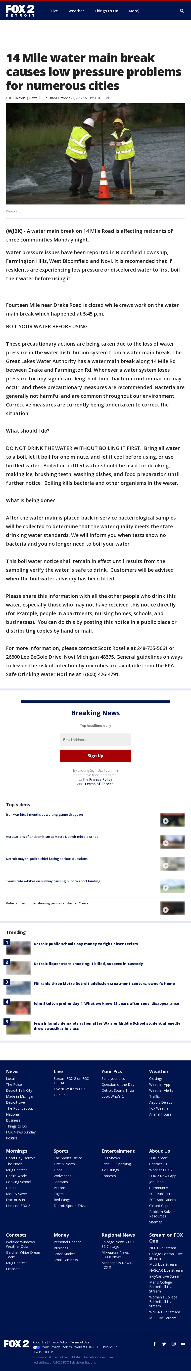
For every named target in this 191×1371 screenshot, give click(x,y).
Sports (61, 1151)
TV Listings (110, 1170)
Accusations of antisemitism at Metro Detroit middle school (52, 836)
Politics (11, 1138)
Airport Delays (160, 1102)
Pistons (60, 1187)
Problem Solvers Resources (162, 1213)
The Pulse (14, 1084)
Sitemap (155, 1222)
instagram (174, 1344)
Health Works (17, 1175)
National (13, 1114)
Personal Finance (67, 1242)
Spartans (61, 1181)
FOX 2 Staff (158, 1158)
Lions (58, 1170)
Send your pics (113, 1078)
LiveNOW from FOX (70, 1089)
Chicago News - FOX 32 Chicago (118, 1244)
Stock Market (64, 1253)
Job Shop (156, 1181)
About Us (159, 1151)
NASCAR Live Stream (166, 1270)
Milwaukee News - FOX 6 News (116, 1254)
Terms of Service (98, 783)
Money (61, 1235)
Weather (159, 1071)
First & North (64, 1164)
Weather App (159, 1084)
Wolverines (62, 1175)
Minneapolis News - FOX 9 (117, 1265)
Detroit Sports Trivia (117, 1090)
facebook (155, 1344)
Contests (108, 1175)
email (183, 1344)
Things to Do (16, 1126)
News (33, 98)
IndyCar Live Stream (165, 1276)
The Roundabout (19, 1108)
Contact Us (158, 1164)
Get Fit (11, 1187)
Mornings (16, 1151)
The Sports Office (68, 1158)
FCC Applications (162, 1199)
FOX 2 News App (162, 1175)
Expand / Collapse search (182, 11)
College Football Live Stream (166, 1256)
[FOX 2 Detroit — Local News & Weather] (22, 11)
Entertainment (118, 1151)
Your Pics (111, 1071)
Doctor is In (15, 1199)
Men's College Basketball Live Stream (161, 1286)
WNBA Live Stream (164, 1312)
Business (13, 1120)
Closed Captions (162, 1205)
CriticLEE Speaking (116, 1164)
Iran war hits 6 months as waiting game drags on (44, 814)
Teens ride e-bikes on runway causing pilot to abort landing (53, 881)
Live (58, 1071)
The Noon (14, 1164)
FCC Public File (161, 1193)
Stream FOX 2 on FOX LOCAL (71, 1080)
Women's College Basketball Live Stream (163, 1301)
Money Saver (16, 1193)
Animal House (160, 1114)
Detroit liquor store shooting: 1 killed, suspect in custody (88, 963)
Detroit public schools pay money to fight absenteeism (86, 943)
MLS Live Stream (163, 1318)
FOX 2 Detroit (15, 98)
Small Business (66, 1259)
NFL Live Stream (162, 1248)
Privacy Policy (100, 779)
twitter (164, 1344)
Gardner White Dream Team (23, 1254)
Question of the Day (117, 1084)
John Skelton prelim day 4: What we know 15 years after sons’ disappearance (106, 1003)
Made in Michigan (20, 1096)
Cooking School (18, 1181)
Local (10, 1078)
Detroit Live (15, 1102)
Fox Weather (159, 1108)
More (133, 10)
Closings (156, 1078)
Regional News (118, 1235)
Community (158, 1187)
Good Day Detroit (20, 1158)
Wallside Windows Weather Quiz (20, 1244)
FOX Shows (110, 1158)
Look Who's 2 (112, 1096)
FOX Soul (61, 1094)
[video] (172, 820)
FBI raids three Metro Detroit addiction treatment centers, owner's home (104, 983)
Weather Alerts (161, 1090)
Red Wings (62, 1199)
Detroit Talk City (19, 1090)
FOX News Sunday (21, 1132)
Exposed (13, 1268)
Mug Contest (16, 1170)
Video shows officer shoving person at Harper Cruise (47, 903)
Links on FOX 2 (18, 1205)
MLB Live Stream (163, 1264)
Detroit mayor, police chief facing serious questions (47, 858)
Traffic (154, 1096)
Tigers (59, 1193)
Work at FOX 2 (161, 1170)
